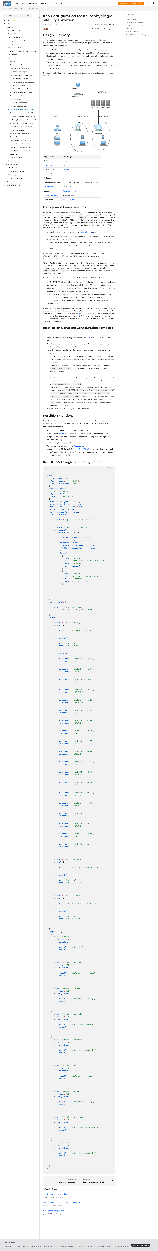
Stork (8, 182)
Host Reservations (51, 195)
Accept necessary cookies (141, 1245)
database (62, 433)
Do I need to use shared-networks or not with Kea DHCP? (23, 116)
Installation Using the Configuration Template (137, 27)
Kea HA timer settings (17, 130)
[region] (79, 820)
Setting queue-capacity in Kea (19, 134)
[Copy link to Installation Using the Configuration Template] (46, 332)
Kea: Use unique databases (18, 103)
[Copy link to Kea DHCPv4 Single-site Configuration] (105, 462)
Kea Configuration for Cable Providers (22, 96)
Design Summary (131, 19)
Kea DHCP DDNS (82, 449)
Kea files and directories (15, 178)
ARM (81, 313)
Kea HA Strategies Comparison (19, 79)
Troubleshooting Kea (14, 161)
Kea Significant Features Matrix (18, 41)
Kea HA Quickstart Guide (17, 85)
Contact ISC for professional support (131, 3)
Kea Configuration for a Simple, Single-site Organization (23, 110)
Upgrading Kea (13, 58)
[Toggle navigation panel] (39, 17)
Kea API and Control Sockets (17, 171)
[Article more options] (113, 28)
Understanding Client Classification (21, 140)
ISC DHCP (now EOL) (13, 185)
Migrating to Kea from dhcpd (17, 168)
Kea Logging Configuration (18, 106)
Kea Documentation (14, 31)
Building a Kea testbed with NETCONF (22, 113)
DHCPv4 (66, 169)
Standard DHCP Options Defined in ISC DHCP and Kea (22, 51)
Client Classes (49, 187)
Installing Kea (12, 55)
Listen (113, 25)
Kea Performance (13, 164)
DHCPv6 (51, 443)
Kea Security (12, 175)
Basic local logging (70, 199)
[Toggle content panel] (119, 17)
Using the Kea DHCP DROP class (20, 151)
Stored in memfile (70, 191)
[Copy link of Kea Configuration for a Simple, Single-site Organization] (77, 20)
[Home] (7, 3)
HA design (48, 165)
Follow (97, 29)
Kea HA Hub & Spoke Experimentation (22, 89)
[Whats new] (148, 3)
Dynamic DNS (49, 174)
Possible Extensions (132, 31)
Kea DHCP (24, 9)
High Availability (85, 232)
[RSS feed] (61, 3)
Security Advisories (14, 37)
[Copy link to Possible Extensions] (76, 416)
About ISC (9, 20)
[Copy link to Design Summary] (73, 35)
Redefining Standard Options (19, 72)
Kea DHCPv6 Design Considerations (21, 123)
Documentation (13, 9)
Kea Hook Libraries (14, 44)
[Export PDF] (109, 28)
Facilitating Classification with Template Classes (23, 120)
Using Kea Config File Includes (19, 68)
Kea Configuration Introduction (19, 65)
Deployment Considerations (134, 23)
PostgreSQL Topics (16, 158)
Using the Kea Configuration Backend (21, 147)
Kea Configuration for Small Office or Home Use (23, 92)
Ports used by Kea (15, 99)
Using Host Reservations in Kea (19, 144)
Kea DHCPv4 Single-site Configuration (138, 35)
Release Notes (12, 34)
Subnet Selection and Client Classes (21, 137)
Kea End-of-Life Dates (15, 48)
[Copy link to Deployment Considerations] (89, 207)
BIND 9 (8, 24)
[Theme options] (153, 3)
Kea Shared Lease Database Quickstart (22, 82)
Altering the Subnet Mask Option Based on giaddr (23, 75)
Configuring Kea (36, 9)
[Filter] (35, 15)
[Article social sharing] (104, 28)
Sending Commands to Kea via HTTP (21, 127)
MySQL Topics (14, 154)
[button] (17, 16)
